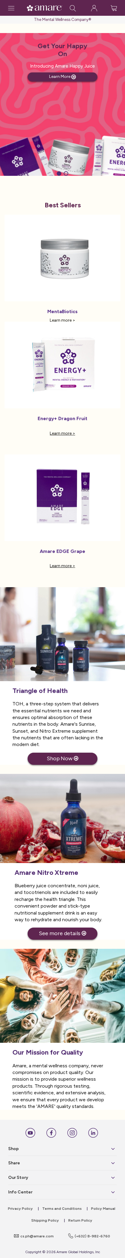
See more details (60, 933)
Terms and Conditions (62, 1208)
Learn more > (62, 320)
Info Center (20, 1192)
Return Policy (80, 1220)
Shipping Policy (45, 1220)
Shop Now (60, 758)
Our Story (18, 1177)
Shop (13, 1148)
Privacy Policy (20, 1208)
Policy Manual (103, 1208)
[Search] (72, 7)
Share (14, 1163)
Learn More (60, 76)
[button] (59, 173)
